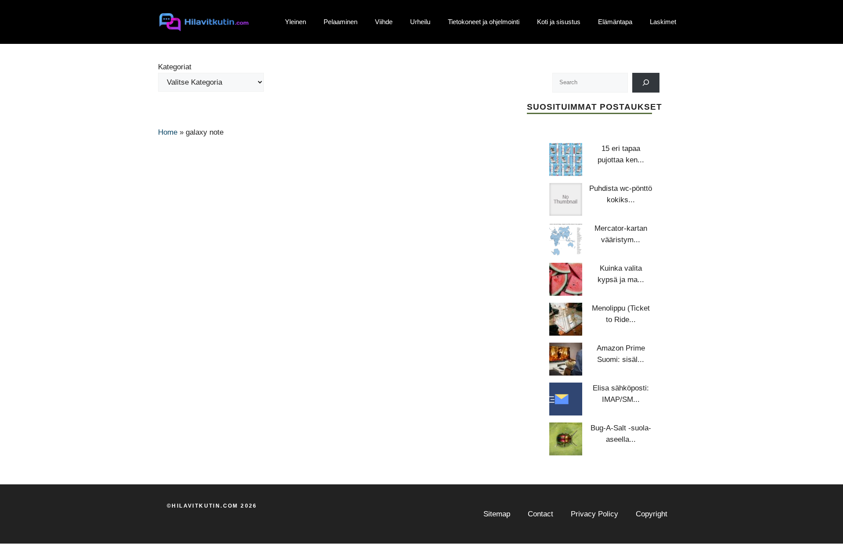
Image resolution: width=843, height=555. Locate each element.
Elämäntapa (615, 21)
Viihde (384, 21)
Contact (540, 514)
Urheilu (420, 21)
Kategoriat (174, 67)
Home (167, 132)
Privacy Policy (594, 514)
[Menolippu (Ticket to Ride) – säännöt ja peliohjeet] (565, 319)
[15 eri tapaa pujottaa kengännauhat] (565, 159)
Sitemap (496, 514)
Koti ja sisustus (558, 21)
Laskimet (663, 21)
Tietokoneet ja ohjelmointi (483, 21)
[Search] (646, 83)
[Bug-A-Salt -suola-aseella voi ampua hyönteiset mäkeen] (565, 439)
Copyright (651, 514)
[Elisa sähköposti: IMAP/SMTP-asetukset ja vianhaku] (565, 399)
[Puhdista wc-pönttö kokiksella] (565, 199)
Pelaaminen (340, 21)
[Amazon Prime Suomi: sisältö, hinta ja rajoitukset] (565, 359)
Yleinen (295, 21)
